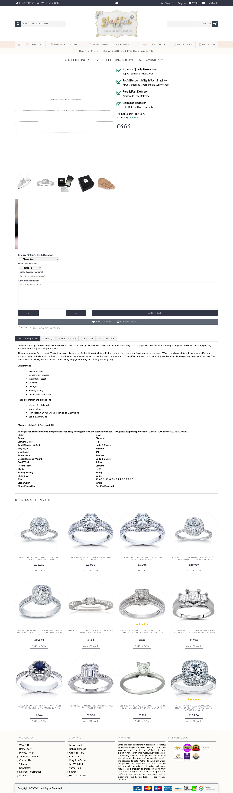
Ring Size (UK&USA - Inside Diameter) (35, 255)
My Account (75, 745)
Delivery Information (30, 771)
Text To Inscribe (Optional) (30, 272)
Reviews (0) (48, 338)
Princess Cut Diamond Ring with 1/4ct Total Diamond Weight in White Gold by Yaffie (142, 632)
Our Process (87, 338)
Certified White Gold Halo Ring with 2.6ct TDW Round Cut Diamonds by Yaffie (193, 558)
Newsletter (25, 767)
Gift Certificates (78, 775)
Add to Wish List (104, 322)
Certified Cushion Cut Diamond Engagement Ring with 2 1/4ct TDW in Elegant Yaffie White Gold (39, 633)
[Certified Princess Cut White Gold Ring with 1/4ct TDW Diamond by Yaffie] (24, 183)
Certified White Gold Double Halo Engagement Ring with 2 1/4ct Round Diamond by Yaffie (193, 708)
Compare (74, 756)
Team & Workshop (67, 338)
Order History (76, 752)
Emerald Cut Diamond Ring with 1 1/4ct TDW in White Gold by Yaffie (91, 707)
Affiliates (24, 775)
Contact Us (25, 760)
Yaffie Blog (75, 767)
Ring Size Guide (77, 760)
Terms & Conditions (29, 756)
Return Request (77, 748)
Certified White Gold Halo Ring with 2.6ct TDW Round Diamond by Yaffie (39, 558)
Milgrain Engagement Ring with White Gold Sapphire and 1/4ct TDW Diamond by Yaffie (39, 707)
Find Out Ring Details (27, 338)
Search (72, 771)
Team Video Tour (106, 338)
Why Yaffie (25, 745)
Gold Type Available (27, 263)
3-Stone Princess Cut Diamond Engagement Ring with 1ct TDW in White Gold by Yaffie (194, 632)
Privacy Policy (26, 752)
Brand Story (25, 748)
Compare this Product (131, 322)
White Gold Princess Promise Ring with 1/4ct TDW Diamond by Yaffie (90, 632)
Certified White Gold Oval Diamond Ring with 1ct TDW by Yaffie (91, 558)
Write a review (52, 327)
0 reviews (37, 327)
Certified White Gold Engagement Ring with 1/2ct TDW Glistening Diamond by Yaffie (142, 707)
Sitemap (23, 764)
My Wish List (76, 764)
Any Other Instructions (28, 280)
